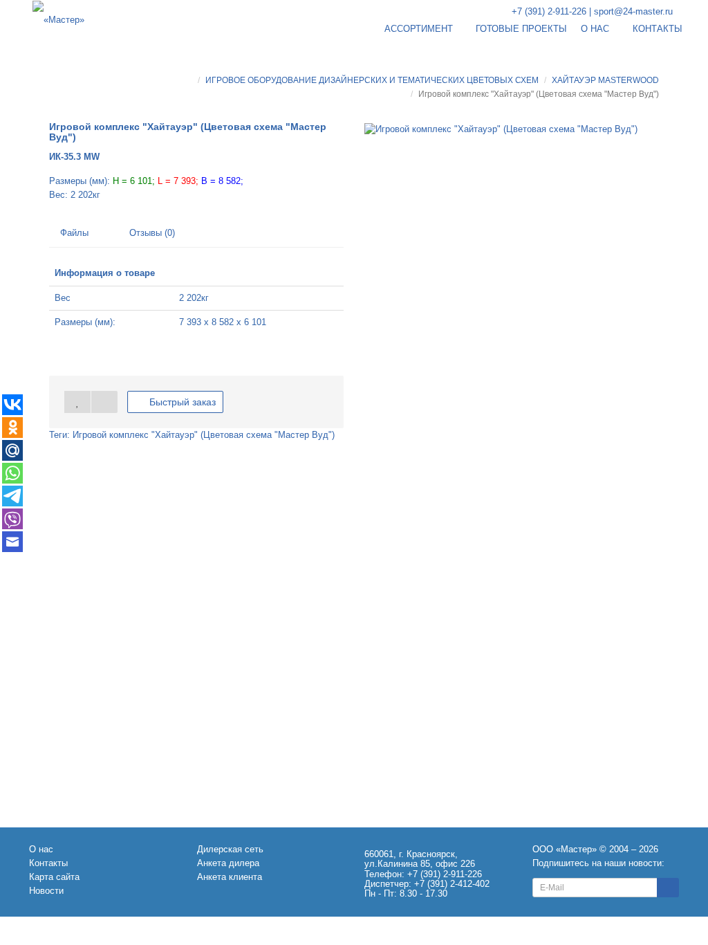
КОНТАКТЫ (657, 29)
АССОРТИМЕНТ (420, 29)
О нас (41, 849)
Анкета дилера (228, 863)
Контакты (48, 863)
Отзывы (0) (151, 233)
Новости (46, 891)
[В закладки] (77, 402)
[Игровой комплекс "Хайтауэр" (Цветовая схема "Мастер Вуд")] (500, 129)
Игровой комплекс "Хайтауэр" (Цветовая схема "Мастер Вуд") (204, 435)
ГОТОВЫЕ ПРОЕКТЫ (521, 29)
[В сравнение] (104, 402)
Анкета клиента (229, 877)
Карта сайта (54, 877)
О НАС (596, 29)
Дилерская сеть (230, 849)
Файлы (74, 233)
